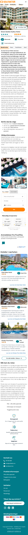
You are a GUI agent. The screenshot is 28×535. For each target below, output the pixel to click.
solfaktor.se (17, 531)
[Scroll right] (25, 223)
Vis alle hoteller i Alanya (13, 358)
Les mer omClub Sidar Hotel (18, 285)
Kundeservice (9, 466)
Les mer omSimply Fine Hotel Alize (16, 353)
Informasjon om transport (14, 407)
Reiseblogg (7, 493)
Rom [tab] (11, 47)
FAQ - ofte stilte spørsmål (14, 404)
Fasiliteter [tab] (18, 47)
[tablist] (14, 47)
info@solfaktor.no (10, 463)
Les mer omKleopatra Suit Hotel (17, 319)
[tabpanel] (14, 102)
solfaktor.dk (10, 531)
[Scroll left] (3, 223)
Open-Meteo (16, 229)
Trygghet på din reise (13, 410)
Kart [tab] (25, 47)
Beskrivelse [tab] (4, 47)
